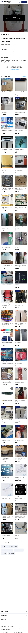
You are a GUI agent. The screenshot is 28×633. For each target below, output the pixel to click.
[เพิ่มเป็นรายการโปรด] (11, 79)
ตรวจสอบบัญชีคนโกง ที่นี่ (14, 69)
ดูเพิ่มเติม (24, 76)
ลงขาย (24, 2)
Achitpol (8, 44)
